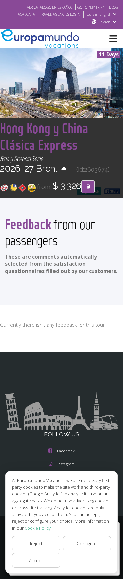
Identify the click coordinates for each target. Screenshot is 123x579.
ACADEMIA (26, 14)
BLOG (113, 7)
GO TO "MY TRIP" (90, 7)
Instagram (66, 463)
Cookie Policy (38, 528)
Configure (87, 543)
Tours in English (98, 14)
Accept (36, 560)
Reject (36, 543)
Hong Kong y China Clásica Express (44, 136)
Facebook (66, 450)
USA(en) (105, 21)
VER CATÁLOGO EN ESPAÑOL (49, 7)
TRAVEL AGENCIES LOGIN (60, 14)
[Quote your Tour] (88, 186)
